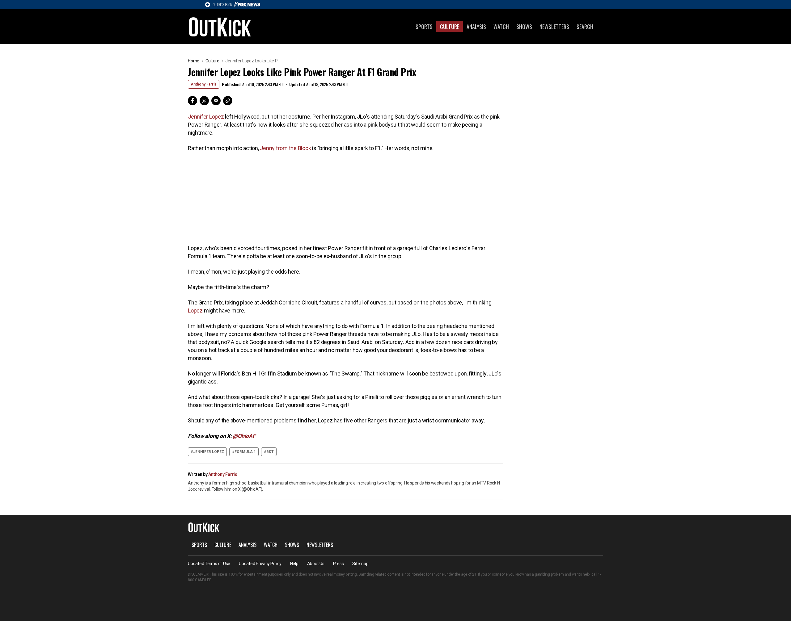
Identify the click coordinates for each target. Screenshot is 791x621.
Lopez (195, 310)
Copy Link (227, 100)
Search (585, 27)
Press (338, 563)
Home (193, 60)
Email (216, 100)
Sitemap (360, 563)
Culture (449, 27)
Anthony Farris (204, 84)
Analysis (476, 27)
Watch (501, 27)
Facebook (192, 100)
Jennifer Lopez (206, 116)
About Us (315, 563)
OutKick (220, 26)
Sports (424, 27)
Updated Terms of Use (209, 563)
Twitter (204, 100)
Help (294, 563)
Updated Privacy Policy (260, 563)
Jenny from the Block (285, 148)
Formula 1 (245, 452)
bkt (270, 452)
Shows (524, 27)
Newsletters (554, 27)
